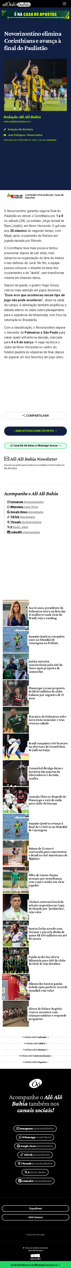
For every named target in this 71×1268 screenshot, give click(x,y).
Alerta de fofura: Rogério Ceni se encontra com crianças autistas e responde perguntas (47, 1013)
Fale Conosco (35, 1217)
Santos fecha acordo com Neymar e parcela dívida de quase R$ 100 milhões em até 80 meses (48, 933)
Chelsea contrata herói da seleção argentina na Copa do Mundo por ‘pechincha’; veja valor (46, 907)
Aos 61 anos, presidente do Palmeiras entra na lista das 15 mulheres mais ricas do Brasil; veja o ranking (47, 613)
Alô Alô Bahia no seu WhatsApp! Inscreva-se (35, 1265)
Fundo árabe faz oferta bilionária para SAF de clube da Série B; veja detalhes (47, 960)
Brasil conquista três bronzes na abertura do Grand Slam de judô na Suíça (48, 746)
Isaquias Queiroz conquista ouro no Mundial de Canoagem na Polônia (47, 639)
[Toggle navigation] (65, 4)
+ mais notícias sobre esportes (34, 431)
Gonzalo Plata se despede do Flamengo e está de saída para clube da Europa (47, 800)
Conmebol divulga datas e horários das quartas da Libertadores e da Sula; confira (46, 773)
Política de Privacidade (35, 1235)
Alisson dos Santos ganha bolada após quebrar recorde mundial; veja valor (48, 987)
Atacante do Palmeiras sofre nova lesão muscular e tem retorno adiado (47, 720)
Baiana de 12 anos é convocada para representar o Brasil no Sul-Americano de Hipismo (48, 853)
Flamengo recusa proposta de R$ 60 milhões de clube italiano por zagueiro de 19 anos (47, 693)
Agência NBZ (35, 1257)
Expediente (35, 1208)
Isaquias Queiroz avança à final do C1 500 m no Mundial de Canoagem (48, 826)
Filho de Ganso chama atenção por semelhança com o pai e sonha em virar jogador (47, 880)
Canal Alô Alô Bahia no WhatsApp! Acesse (35, 445)
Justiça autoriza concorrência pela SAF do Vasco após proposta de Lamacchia (46, 666)
